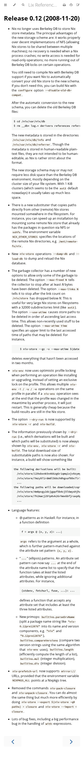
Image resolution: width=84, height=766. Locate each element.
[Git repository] (71, 5)
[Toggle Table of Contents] (5, 5)
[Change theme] (14, 5)
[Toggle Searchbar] (23, 5)
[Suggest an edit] (78, 5)
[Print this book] (64, 5)
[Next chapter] (71, 741)
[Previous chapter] (12, 741)
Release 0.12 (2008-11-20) (42, 18)
